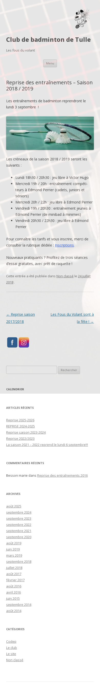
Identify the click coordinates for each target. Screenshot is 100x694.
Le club (11, 647)
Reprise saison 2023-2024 (26, 432)
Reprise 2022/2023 (20, 438)
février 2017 (15, 580)
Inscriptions (64, 245)
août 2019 (13, 543)
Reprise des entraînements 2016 (62, 475)
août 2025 (13, 506)
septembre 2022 (18, 524)
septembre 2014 (18, 604)
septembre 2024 (18, 512)
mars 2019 (14, 555)
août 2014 (13, 610)
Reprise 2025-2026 (20, 420)
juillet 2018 (14, 567)
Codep (11, 641)
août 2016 (13, 586)
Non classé (65, 276)
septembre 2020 (18, 537)
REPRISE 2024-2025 (20, 426)
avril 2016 (13, 592)
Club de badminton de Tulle (48, 40)
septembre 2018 (18, 561)
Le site (11, 653)
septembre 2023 (18, 518)
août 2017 (13, 573)
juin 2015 (13, 598)
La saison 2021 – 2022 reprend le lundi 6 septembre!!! (47, 444)
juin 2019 (13, 549)
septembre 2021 (18, 530)
